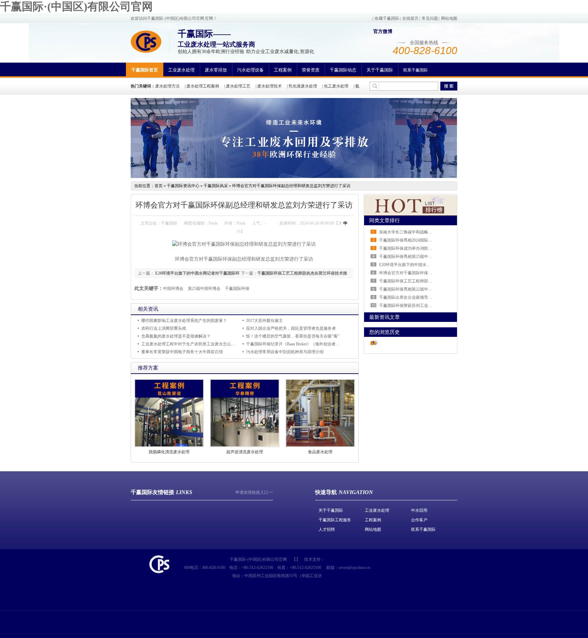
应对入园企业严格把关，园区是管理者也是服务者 (291, 328)
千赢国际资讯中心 (183, 185)
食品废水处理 (320, 451)
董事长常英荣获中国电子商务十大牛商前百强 (182, 351)
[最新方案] (410, 214)
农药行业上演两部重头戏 (163, 328)
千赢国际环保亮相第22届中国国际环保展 (416, 289)
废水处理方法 (167, 86)
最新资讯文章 (384, 317)
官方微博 (382, 31)
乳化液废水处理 (303, 86)
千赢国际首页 (144, 69)
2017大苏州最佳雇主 (264, 320)
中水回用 (419, 510)
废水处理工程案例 (202, 86)
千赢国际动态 (343, 69)
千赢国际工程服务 (334, 520)
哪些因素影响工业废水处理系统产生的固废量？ (184, 320)
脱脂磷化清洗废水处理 (169, 451)
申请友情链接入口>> (254, 492)
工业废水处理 (181, 69)
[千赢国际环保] (146, 41)
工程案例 (283, 69)
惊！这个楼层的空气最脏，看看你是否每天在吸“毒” (292, 336)
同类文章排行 (384, 220)
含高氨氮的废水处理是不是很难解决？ (176, 336)
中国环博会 (173, 288)
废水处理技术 (269, 86)
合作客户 (419, 520)
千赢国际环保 (237, 288)
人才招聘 (326, 529)
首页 (158, 185)
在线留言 (410, 18)
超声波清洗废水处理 (244, 451)
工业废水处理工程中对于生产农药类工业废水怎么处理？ (192, 344)
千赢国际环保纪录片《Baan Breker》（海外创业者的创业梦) (299, 344)
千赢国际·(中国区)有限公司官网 (76, 6)
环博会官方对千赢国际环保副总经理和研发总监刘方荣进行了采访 (291, 185)
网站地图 (449, 18)
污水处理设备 (250, 69)
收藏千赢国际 (387, 18)
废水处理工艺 (238, 86)
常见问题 (430, 18)
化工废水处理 (336, 86)
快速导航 (326, 492)
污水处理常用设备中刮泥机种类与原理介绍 (285, 351)
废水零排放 (216, 69)
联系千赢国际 (415, 70)
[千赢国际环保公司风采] (294, 176)
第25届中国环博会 (204, 288)
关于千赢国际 (379, 69)
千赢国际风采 (215, 185)
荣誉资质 (311, 69)
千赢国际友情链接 (152, 492)
